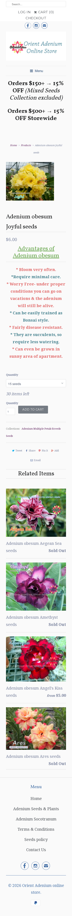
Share (32, 450)
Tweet (18, 450)
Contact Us (36, 849)
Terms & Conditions (36, 829)
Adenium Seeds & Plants (36, 808)
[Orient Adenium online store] (36, 47)
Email (37, 460)
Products (26, 145)
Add (56, 450)
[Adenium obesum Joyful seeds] (30, 181)
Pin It (45, 450)
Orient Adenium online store (43, 889)
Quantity (12, 374)
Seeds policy (36, 839)
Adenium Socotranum (36, 819)
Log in (24, 12)
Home (36, 798)
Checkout (36, 18)
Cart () (45, 12)
